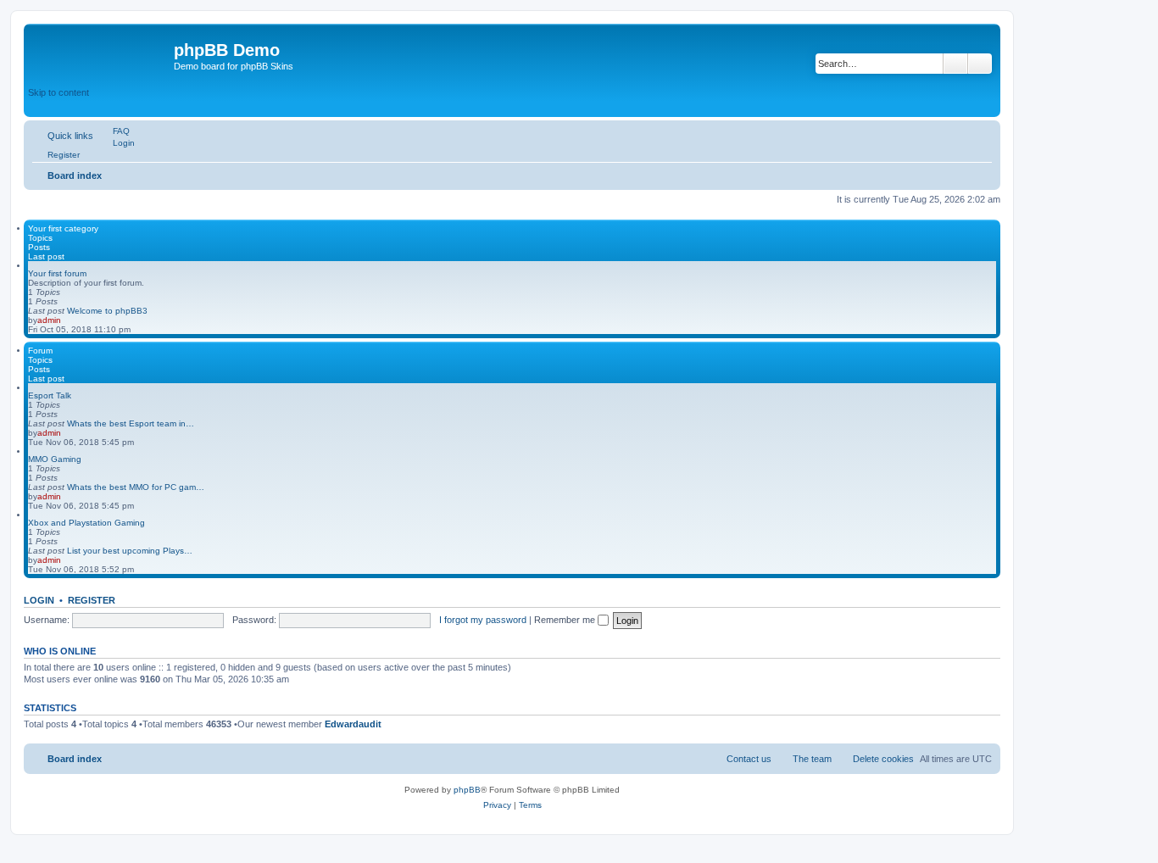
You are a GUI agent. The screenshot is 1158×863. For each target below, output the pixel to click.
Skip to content (58, 92)
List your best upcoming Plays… (129, 550)
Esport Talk (49, 395)
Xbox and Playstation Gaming (86, 522)
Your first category (63, 228)
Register (91, 600)
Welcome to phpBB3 (107, 310)
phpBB (467, 789)
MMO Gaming (54, 459)
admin (49, 320)
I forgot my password (482, 620)
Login (39, 600)
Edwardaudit (353, 724)
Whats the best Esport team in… (130, 423)
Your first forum (57, 273)
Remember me (566, 620)
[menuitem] (113, 131)
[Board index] (101, 55)
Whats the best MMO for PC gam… (135, 487)
